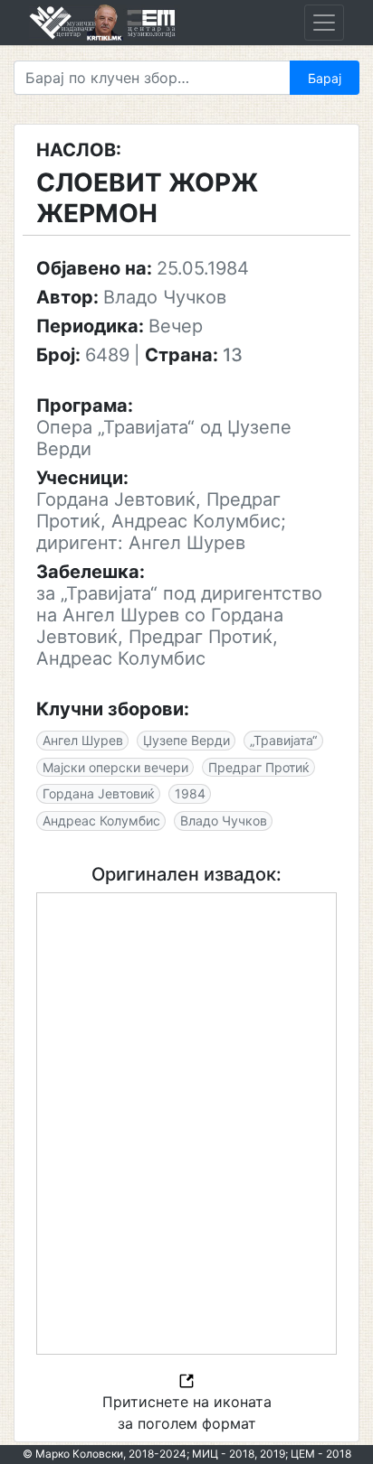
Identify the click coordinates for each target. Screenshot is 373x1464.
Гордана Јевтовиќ (99, 793)
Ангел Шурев (83, 740)
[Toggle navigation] (324, 23)
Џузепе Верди (186, 740)
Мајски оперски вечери (115, 767)
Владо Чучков (223, 820)
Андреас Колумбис (101, 820)
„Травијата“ (283, 740)
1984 (190, 793)
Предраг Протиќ (259, 767)
